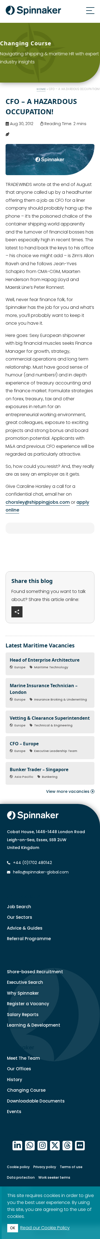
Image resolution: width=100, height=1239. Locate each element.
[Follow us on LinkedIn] (17, 1146)
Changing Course (26, 1090)
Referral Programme (29, 939)
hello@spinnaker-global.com (41, 872)
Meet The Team (23, 1058)
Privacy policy (44, 1166)
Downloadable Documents (36, 1101)
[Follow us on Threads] (67, 1146)
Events (14, 1111)
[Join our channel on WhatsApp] (30, 1146)
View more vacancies (68, 791)
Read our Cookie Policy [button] (45, 1228)
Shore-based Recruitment (35, 972)
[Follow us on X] (55, 1146)
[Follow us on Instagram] (42, 1146)
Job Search (19, 907)
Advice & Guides (24, 928)
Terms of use (71, 1166)
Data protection (21, 1177)
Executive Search (25, 982)
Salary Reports (23, 1014)
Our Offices (19, 1069)
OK (12, 1228)
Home (41, 89)
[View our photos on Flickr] (80, 1146)
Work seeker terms (54, 1177)
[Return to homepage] (33, 11)
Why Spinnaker (23, 993)
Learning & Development (33, 1025)
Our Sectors (19, 917)
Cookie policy (18, 1166)
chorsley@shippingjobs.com (38, 502)
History (14, 1079)
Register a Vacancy (28, 1004)
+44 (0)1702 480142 (32, 862)
